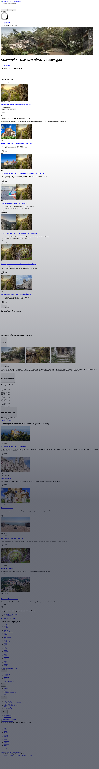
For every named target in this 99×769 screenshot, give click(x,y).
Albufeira (6, 627)
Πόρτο (5, 626)
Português (6, 744)
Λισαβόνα (6, 625)
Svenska (6, 748)
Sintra (5, 629)
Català (5, 728)
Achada (6, 664)
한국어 (5, 738)
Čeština (5, 729)
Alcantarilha (7, 641)
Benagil (6, 665)
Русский (6, 746)
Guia (5, 662)
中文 (5, 749)
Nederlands (6, 741)
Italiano (5, 739)
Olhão (5, 645)
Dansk (5, 731)
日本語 (5, 742)
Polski (5, 745)
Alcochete (6, 657)
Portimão (6, 634)
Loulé (5, 647)
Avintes (5, 659)
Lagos (5, 633)
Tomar (5, 643)
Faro (5, 636)
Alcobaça (6, 658)
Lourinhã (6, 651)
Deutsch (6, 732)
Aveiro (5, 648)
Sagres (5, 661)
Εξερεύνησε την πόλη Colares (8, 618)
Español (6, 735)
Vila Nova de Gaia (8, 632)
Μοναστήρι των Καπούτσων (11, 614)
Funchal (6, 630)
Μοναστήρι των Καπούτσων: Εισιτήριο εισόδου (16, 104)
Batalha (5, 655)
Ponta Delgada (7, 637)
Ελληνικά (6, 733)
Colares (5, 640)
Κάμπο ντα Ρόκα (8, 615)
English (5, 726)
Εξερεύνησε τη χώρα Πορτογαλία (9, 668)
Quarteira (6, 638)
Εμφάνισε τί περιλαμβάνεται (7, 109)
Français (6, 736)
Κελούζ (6, 644)
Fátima (5, 654)
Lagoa (5, 652)
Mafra (5, 650)
